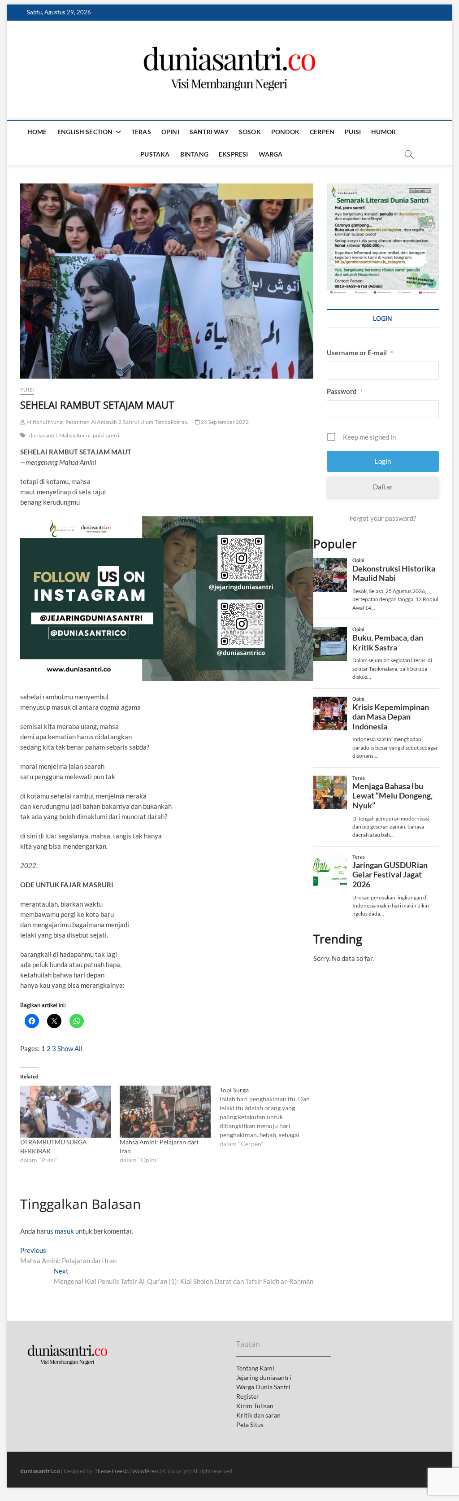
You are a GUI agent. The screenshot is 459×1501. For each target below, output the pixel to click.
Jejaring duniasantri (263, 1377)
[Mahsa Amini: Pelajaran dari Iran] (165, 1112)
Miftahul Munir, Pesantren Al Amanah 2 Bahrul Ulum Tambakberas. (106, 422)
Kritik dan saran (258, 1415)
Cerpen (322, 131)
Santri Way (209, 131)
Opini (170, 131)
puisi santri (106, 435)
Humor (383, 131)
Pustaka (154, 154)
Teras (141, 131)
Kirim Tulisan (254, 1405)
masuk (64, 1231)
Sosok (250, 131)
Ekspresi (233, 154)
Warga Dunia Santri (263, 1387)
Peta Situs (250, 1424)
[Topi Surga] (269, 1117)
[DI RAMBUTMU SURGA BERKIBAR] (65, 1112)
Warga (271, 154)
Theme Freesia (112, 1471)
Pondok (285, 131)
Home (37, 131)
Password (345, 391)
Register (247, 1396)
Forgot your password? (383, 518)
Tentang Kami (255, 1368)
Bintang (194, 154)
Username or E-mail (360, 353)
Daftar (383, 487)
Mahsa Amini (75, 435)
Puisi (353, 131)
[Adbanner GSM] (383, 188)
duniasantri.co (40, 1471)
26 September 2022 (224, 422)
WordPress (145, 1471)
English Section (85, 131)
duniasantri (43, 435)
